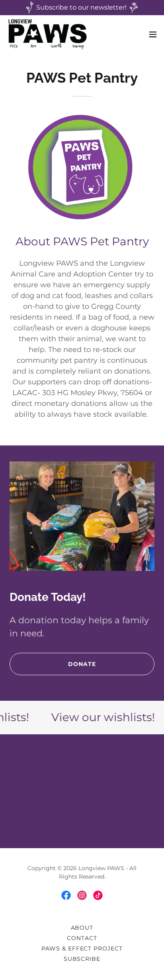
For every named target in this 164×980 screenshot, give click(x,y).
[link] (47, 34)
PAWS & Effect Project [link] (82, 948)
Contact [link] (82, 938)
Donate (82, 664)
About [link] (82, 927)
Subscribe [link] (82, 958)
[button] (153, 34)
